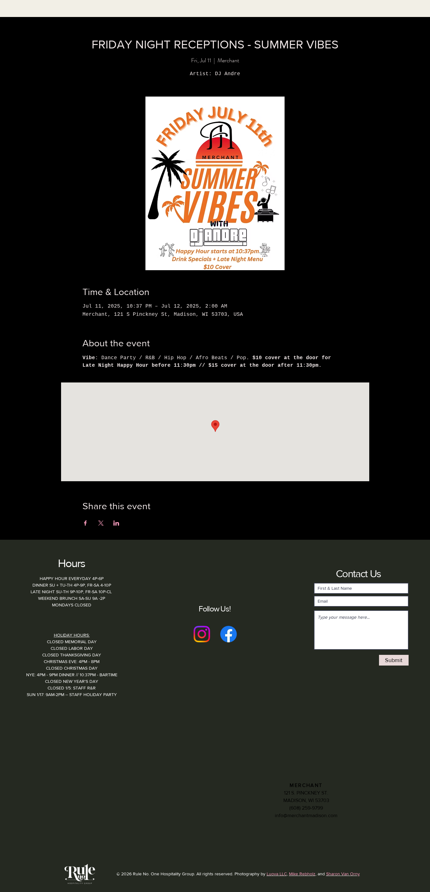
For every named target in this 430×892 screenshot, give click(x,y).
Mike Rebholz (302, 873)
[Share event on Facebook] (85, 523)
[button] (120, 20)
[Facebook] (229, 634)
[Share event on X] (101, 523)
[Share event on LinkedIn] (116, 523)
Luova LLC (277, 873)
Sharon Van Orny (343, 873)
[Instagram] (202, 634)
